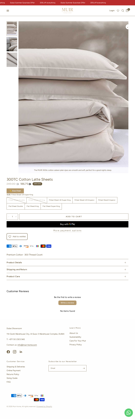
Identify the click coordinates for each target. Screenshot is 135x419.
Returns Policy (13, 374)
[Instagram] (16, 352)
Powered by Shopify (44, 406)
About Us (73, 333)
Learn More (75, 328)
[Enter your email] (83, 368)
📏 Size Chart (15, 191)
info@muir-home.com (27, 345)
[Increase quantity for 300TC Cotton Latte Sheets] (16, 217)
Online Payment (14, 370)
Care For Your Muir (77, 341)
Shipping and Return (17, 269)
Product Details (14, 262)
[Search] (123, 10)
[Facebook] (9, 352)
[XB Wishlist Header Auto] (118, 10)
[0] (126, 10)
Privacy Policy (75, 344)
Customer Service (16, 361)
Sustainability (75, 337)
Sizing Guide (12, 378)
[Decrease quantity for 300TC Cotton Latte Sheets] (9, 217)
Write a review (67, 302)
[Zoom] (128, 26)
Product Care (13, 276)
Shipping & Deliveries (16, 366)
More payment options (67, 230)
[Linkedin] (22, 352)
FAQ (9, 382)
